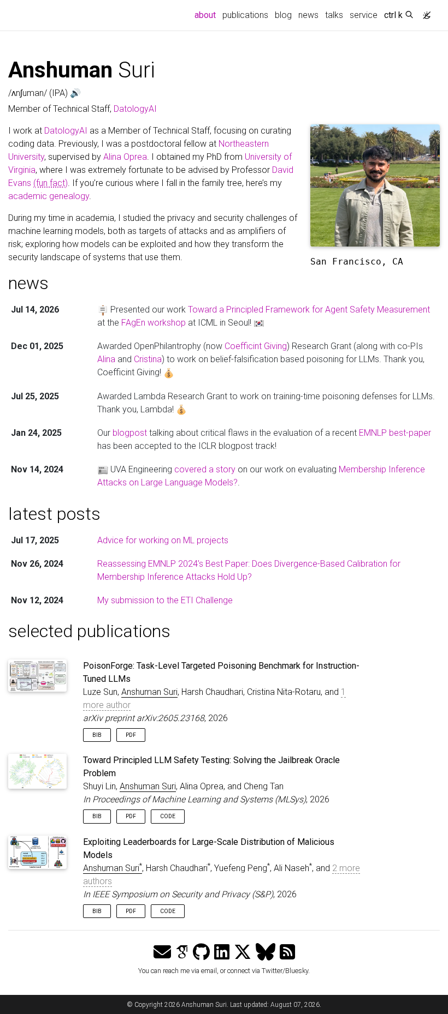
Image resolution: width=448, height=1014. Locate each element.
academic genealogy (48, 196)
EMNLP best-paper (395, 433)
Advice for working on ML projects (162, 540)
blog (283, 15)
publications (245, 15)
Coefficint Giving (256, 346)
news (308, 15)
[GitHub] (201, 952)
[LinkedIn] (221, 952)
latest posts (54, 513)
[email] (162, 952)
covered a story (204, 469)
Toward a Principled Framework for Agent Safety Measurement (309, 309)
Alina (106, 359)
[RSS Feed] (287, 952)
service (364, 15)
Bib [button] (97, 735)
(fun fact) (50, 183)
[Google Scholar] (181, 952)
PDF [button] (131, 735)
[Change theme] (424, 12)
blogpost (130, 433)
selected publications (89, 631)
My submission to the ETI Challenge (165, 600)
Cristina (148, 359)
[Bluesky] (265, 952)
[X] (242, 952)
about (206, 14)
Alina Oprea (125, 157)
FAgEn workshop (153, 322)
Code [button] (167, 816)
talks (334, 15)
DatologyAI (135, 109)
